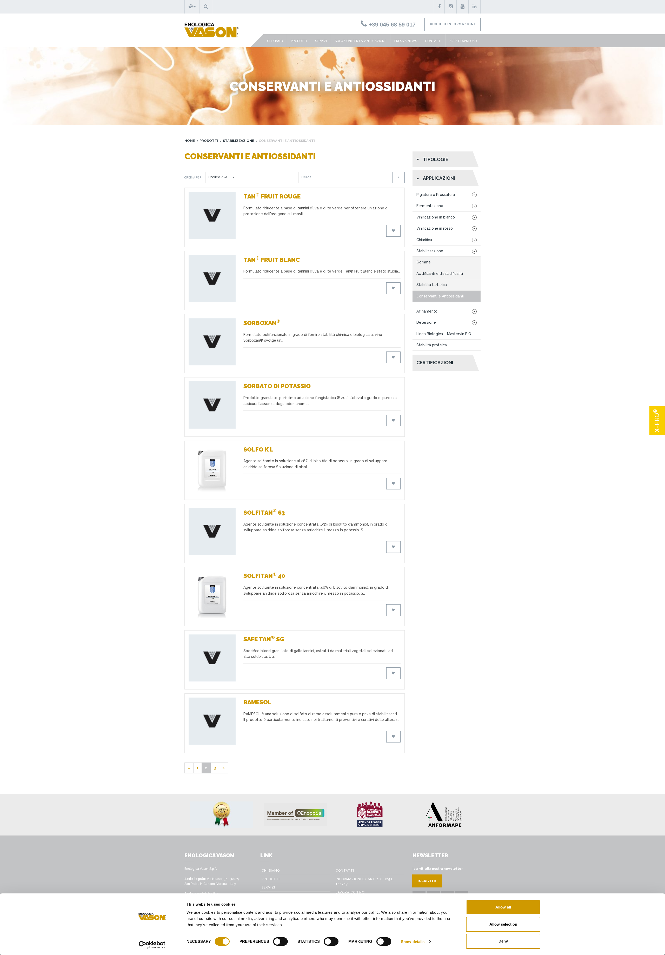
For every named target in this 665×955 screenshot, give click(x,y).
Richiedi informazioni (452, 24)
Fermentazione (429, 206)
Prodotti (299, 41)
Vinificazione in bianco (435, 217)
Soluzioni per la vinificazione (360, 41)
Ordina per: (193, 177)
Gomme (423, 262)
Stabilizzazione (238, 141)
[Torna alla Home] (209, 25)
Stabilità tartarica (431, 285)
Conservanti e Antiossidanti (440, 296)
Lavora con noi (350, 892)
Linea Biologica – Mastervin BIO (443, 334)
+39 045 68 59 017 (391, 24)
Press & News (405, 41)
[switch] (280, 941)
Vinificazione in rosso (434, 228)
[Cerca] (399, 177)
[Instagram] (451, 7)
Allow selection (503, 924)
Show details (412, 941)
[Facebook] (439, 7)
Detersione (426, 322)
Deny (503, 941)
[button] (192, 7)
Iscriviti (426, 881)
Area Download (463, 41)
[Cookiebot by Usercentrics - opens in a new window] (152, 945)
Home (189, 141)
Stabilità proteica (431, 345)
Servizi (321, 41)
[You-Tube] (463, 7)
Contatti (433, 41)
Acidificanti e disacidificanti (439, 273)
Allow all (503, 907)
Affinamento (426, 311)
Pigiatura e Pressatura (435, 195)
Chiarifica (424, 240)
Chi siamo (275, 41)
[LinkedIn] (475, 7)
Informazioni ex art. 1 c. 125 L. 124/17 (365, 881)
